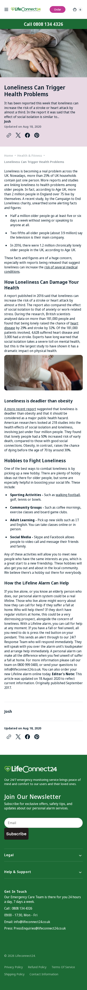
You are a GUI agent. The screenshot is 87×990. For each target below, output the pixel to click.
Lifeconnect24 (25, 955)
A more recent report (20, 409)
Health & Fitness (29, 155)
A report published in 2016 (24, 295)
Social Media (20, 537)
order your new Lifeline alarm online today (40, 671)
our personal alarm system (33, 596)
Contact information (44, 974)
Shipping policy (14, 974)
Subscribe (16, 833)
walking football (68, 494)
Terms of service (63, 967)
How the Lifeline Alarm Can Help (36, 583)
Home (8, 155)
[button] (6, 9)
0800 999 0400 (27, 664)
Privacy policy (13, 967)
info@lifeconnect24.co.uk (22, 669)
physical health (45, 350)
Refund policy (37, 967)
